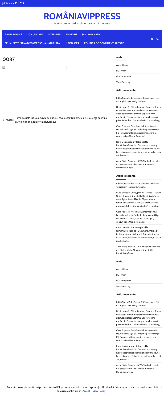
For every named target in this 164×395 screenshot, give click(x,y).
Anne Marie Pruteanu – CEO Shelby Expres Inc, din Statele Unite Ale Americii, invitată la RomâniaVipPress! (138, 164)
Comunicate (35, 34)
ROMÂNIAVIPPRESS (82, 16)
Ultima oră (72, 43)
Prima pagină (13, 34)
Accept (86, 390)
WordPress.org (123, 82)
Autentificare (122, 65)
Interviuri (54, 34)
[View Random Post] (152, 39)
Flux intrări (121, 70)
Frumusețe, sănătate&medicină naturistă (32, 43)
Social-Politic (91, 34)
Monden (71, 34)
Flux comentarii (123, 76)
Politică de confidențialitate (104, 43)
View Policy (99, 390)
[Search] (157, 39)
